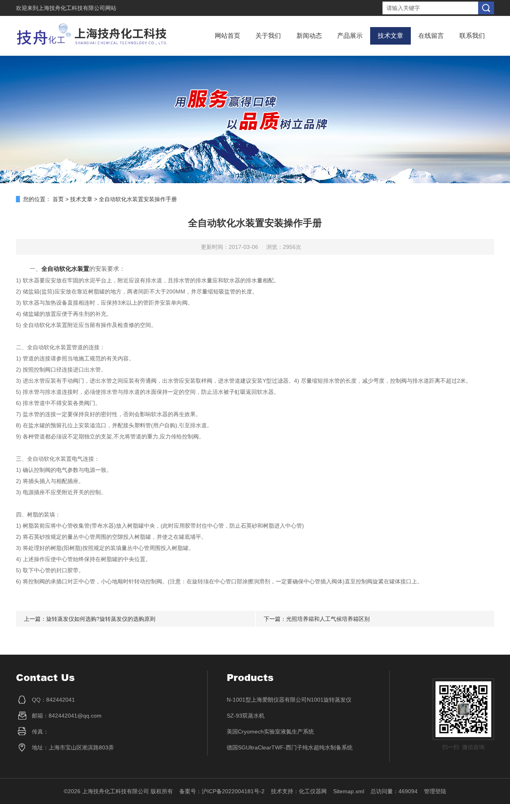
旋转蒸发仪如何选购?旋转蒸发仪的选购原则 (100, 619)
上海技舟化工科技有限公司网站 (77, 8)
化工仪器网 (313, 791)
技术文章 (390, 35)
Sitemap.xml (348, 791)
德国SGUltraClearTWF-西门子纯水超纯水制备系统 (290, 747)
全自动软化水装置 (65, 268)
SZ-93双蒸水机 (246, 715)
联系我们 (472, 35)
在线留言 (431, 35)
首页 (58, 199)
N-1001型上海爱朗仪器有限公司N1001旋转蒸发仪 (289, 699)
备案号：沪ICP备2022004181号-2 (222, 791)
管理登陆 (435, 791)
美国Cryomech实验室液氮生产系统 (270, 731)
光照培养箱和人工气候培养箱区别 (328, 619)
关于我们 (268, 35)
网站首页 (227, 35)
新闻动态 (309, 35)
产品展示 (350, 35)
